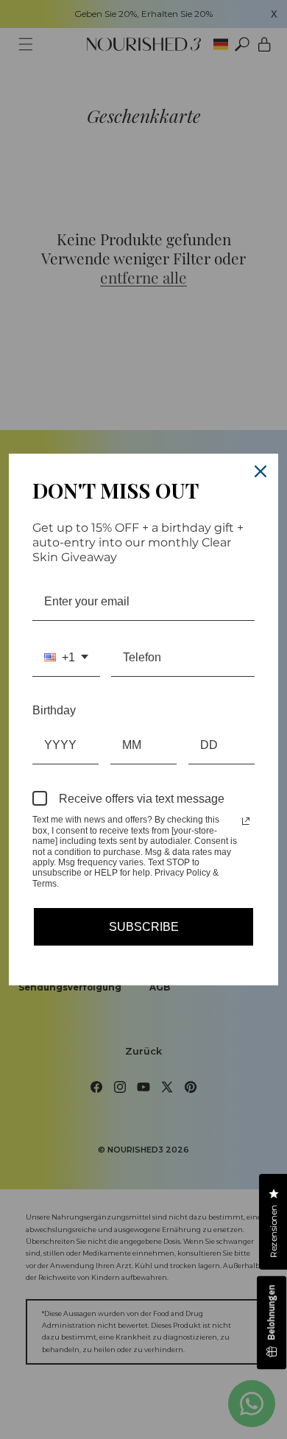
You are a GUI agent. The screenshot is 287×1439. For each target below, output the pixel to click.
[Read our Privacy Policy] (246, 821)
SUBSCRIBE (144, 927)
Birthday (54, 710)
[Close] (260, 471)
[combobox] (66, 657)
